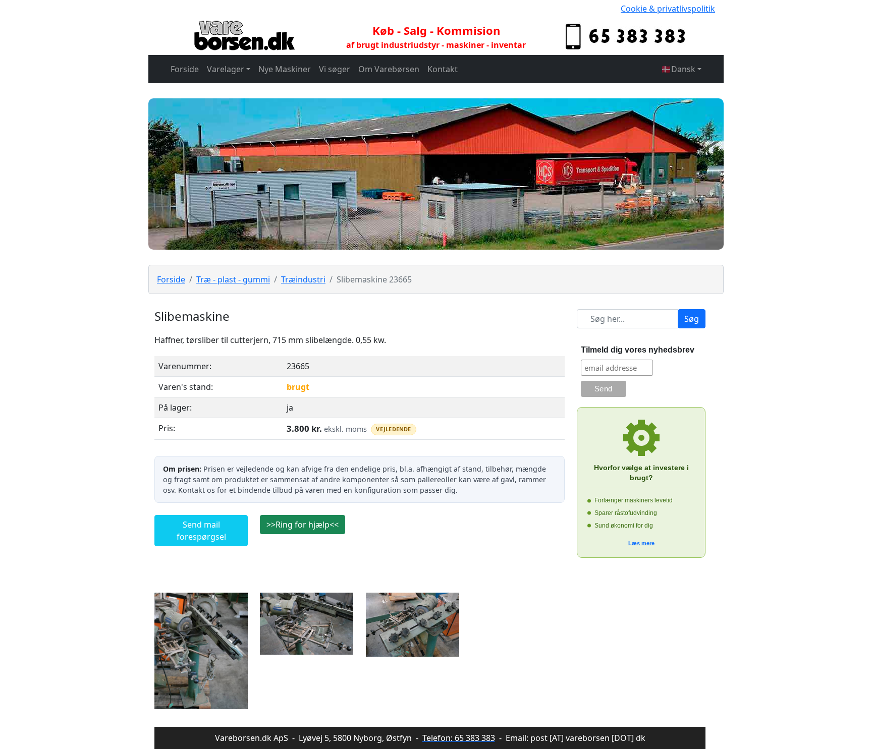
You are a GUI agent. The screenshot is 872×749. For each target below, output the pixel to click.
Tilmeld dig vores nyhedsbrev (637, 349)
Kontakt (442, 69)
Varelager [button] (225, 69)
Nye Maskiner (284, 69)
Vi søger (334, 69)
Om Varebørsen (388, 69)
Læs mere (641, 543)
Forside (185, 69)
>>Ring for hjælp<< (302, 524)
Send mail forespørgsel (201, 530)
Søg (691, 318)
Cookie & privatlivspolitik (668, 8)
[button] (681, 69)
